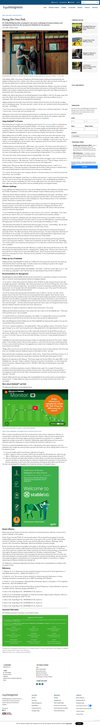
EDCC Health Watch (41, 669)
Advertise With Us (80, 700)
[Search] (97, 2)
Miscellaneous (8, 15)
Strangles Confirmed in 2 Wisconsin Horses (89, 53)
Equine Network (80, 698)
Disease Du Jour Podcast (42, 675)
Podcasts (87, 7)
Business (64, 7)
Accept (79, 723)
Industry (80, 7)
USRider (56, 698)
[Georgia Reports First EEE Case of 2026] (77, 41)
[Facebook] (3, 710)
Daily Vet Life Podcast (41, 673)
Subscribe (84, 167)
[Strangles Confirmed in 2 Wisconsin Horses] (77, 54)
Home (3, 15)
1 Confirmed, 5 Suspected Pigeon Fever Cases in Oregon (89, 66)
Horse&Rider (35, 705)
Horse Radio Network (59, 711)
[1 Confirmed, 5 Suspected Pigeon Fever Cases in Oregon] (77, 67)
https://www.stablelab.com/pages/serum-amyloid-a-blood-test (21, 431)
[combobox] (88, 2)
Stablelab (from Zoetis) (44, 124)
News (45, 7)
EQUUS (34, 698)
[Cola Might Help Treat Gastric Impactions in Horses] (77, 28)
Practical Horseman (36, 708)
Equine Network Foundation (61, 708)
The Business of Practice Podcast (44, 677)
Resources (95, 7)
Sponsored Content (41, 671)
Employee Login (80, 703)
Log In (78, 2)
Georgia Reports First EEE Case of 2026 (89, 40)
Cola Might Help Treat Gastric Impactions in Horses (89, 28)
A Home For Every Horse (60, 705)
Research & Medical (54, 7)
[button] (37, 684)
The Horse (34, 700)
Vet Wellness (71, 7)
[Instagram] (4, 710)
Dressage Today (36, 711)
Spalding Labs (57, 700)
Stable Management (37, 703)
